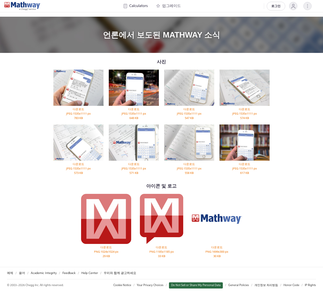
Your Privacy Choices (150, 285)
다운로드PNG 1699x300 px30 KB (216, 251)
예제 (10, 273)
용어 (22, 273)
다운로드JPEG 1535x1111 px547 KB (189, 113)
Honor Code (291, 285)
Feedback (69, 273)
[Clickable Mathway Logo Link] (22, 6)
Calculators (138, 6)
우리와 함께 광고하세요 (120, 273)
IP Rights (310, 285)
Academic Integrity (44, 273)
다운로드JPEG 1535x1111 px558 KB (189, 168)
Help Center (89, 273)
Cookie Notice (122, 285)
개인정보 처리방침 (266, 285)
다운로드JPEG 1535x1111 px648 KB (134, 113)
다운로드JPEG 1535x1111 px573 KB (78, 168)
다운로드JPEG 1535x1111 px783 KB (78, 113)
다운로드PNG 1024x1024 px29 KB (106, 251)
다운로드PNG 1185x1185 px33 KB (161, 251)
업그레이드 (171, 6)
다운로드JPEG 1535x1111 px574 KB (244, 113)
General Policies (238, 285)
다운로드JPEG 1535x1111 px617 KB (244, 168)
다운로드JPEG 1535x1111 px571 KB (134, 168)
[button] (293, 6)
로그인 (276, 6)
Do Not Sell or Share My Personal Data (196, 285)
